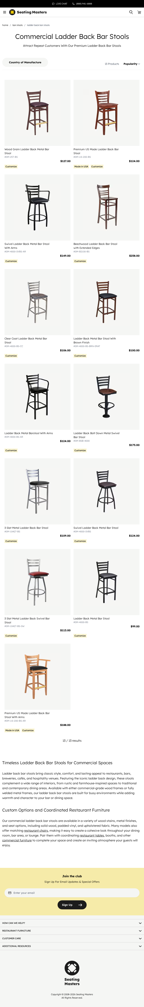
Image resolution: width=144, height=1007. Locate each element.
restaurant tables (92, 835)
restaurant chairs (36, 830)
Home (5, 25)
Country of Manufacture (25, 62)
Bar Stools (18, 25)
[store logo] (28, 12)
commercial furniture (17, 840)
